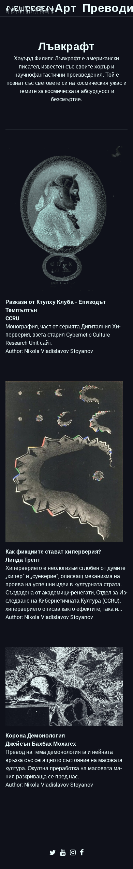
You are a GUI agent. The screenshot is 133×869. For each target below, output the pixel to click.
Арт (65, 8)
